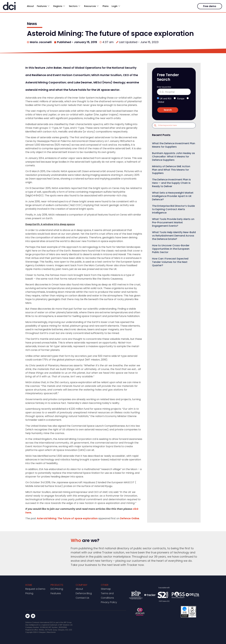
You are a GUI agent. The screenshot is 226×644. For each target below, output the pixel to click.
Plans (106, 6)
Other (104, 585)
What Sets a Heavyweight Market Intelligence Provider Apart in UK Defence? (172, 196)
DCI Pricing (57, 589)
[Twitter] (27, 616)
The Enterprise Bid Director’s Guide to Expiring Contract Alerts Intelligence (173, 209)
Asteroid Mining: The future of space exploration (67, 518)
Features (56, 593)
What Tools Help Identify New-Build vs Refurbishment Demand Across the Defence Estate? (174, 236)
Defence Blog (84, 593)
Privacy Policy (109, 602)
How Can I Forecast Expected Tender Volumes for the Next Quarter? (170, 262)
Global (161, 102)
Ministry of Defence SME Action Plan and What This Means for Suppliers (171, 170)
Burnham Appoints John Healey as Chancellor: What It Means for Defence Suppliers (173, 156)
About (30, 6)
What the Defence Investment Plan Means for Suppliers (173, 145)
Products (57, 585)
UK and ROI (165, 98)
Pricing (29, 593)
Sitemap (106, 589)
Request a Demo (35, 589)
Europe (180, 98)
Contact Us (82, 598)
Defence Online (129, 518)
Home (28, 585)
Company (81, 585)
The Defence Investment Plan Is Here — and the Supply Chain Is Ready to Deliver (171, 183)
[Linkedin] (33, 616)
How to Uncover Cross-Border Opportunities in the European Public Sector (170, 249)
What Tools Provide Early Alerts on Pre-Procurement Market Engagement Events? (173, 222)
